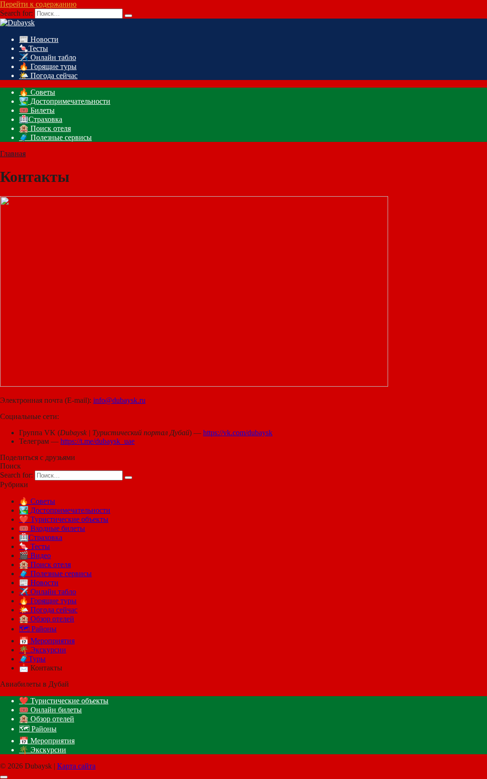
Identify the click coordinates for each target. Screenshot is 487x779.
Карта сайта (76, 766)
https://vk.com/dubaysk (238, 433)
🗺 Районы (38, 629)
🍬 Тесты (34, 546)
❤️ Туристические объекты (63, 519)
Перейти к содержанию (38, 4)
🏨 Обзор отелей (46, 619)
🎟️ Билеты (37, 110)
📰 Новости (38, 39)
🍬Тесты (33, 48)
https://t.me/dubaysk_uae (97, 441)
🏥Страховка (40, 119)
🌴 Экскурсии (42, 650)
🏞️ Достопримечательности (64, 101)
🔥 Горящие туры (48, 66)
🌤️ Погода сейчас (48, 75)
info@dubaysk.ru (119, 400)
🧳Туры (32, 659)
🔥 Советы (37, 92)
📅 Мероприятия (47, 641)
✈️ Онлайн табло (47, 57)
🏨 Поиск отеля (45, 128)
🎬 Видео (35, 555)
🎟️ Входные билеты (52, 528)
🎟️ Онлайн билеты (50, 710)
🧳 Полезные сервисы (55, 137)
